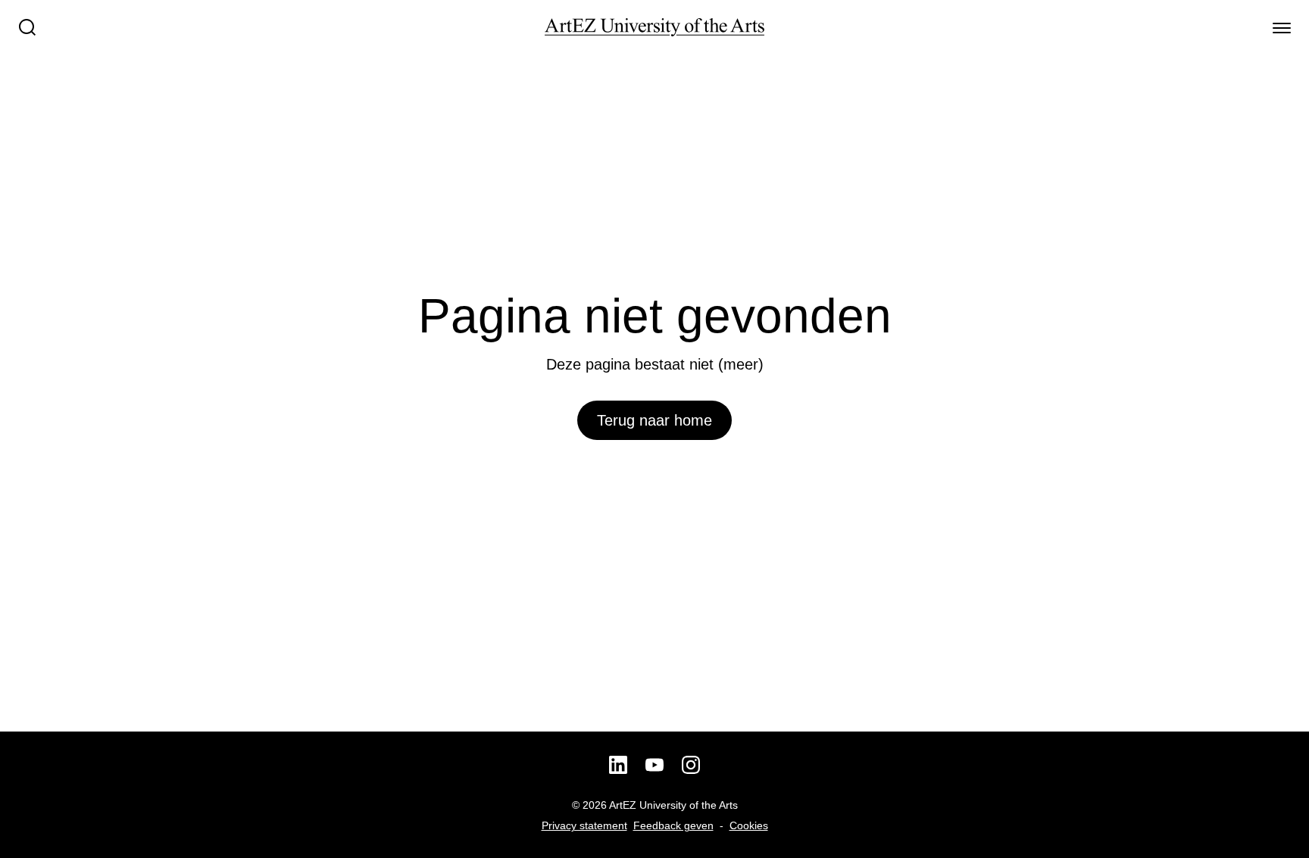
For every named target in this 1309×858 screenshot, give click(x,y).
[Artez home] (654, 27)
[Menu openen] (1282, 27)
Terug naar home (654, 420)
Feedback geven (673, 825)
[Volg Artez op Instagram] (691, 765)
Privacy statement (584, 825)
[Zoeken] (27, 27)
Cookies (748, 825)
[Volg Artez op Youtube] (654, 765)
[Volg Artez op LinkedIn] (618, 765)
